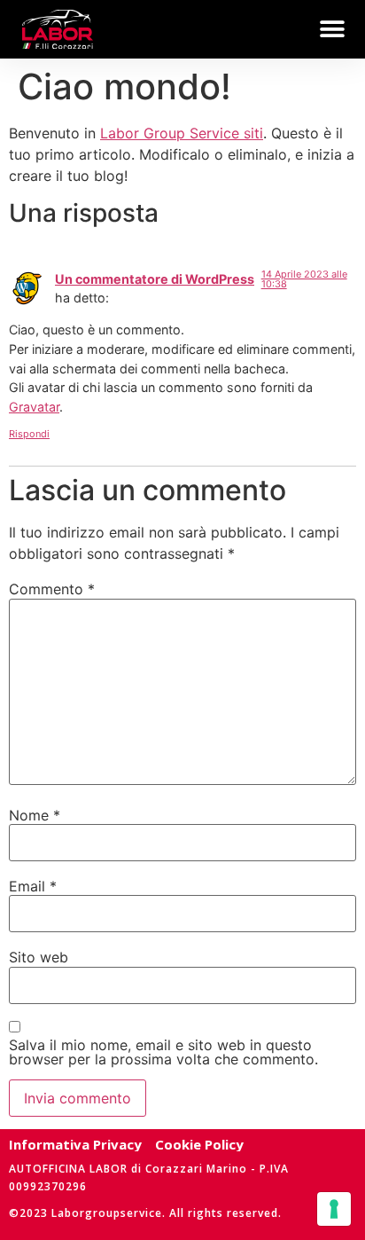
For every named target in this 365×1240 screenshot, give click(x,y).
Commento (52, 589)
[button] (332, 29)
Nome (34, 815)
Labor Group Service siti (181, 133)
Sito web (38, 957)
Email (33, 886)
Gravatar (34, 406)
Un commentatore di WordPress (154, 278)
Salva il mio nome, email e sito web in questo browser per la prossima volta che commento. (163, 1052)
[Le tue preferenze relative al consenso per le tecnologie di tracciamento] (334, 1209)
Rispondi (29, 434)
